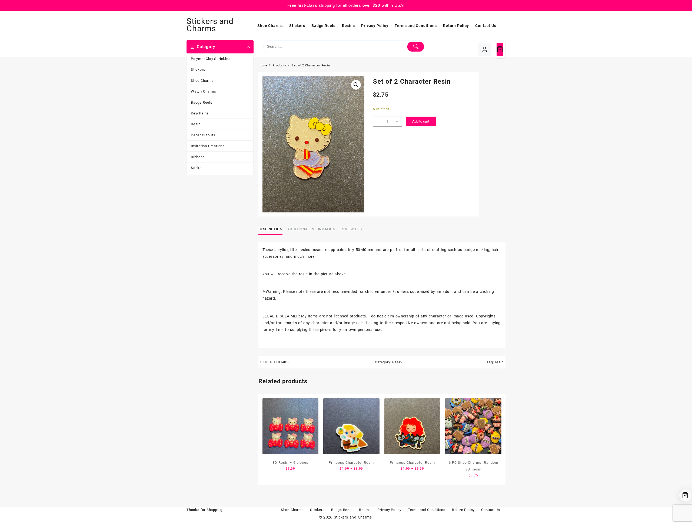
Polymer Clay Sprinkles (211, 59)
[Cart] (500, 49)
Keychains (200, 113)
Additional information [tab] (311, 229)
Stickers (198, 69)
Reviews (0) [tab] (351, 229)
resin (499, 362)
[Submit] (415, 47)
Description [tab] (270, 229)
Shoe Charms (202, 81)
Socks (196, 168)
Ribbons (198, 157)
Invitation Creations (208, 146)
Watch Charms (203, 91)
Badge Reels (201, 102)
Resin (196, 124)
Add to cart (420, 121)
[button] (356, 85)
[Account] (484, 49)
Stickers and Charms (210, 24)
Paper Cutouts (203, 135)
